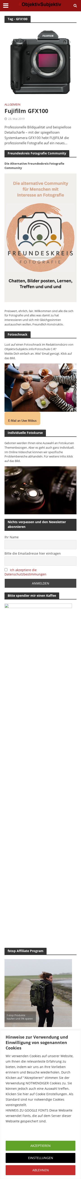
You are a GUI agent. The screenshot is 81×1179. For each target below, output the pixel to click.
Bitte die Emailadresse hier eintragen (32, 553)
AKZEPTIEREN (40, 1145)
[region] (40, 1104)
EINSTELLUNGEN (40, 1158)
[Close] (76, 1034)
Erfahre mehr (17, 1132)
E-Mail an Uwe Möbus (22, 420)
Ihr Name (11, 537)
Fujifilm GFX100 (26, 110)
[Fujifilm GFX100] (40, 62)
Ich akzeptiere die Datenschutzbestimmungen (25, 572)
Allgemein (12, 104)
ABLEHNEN (40, 1170)
